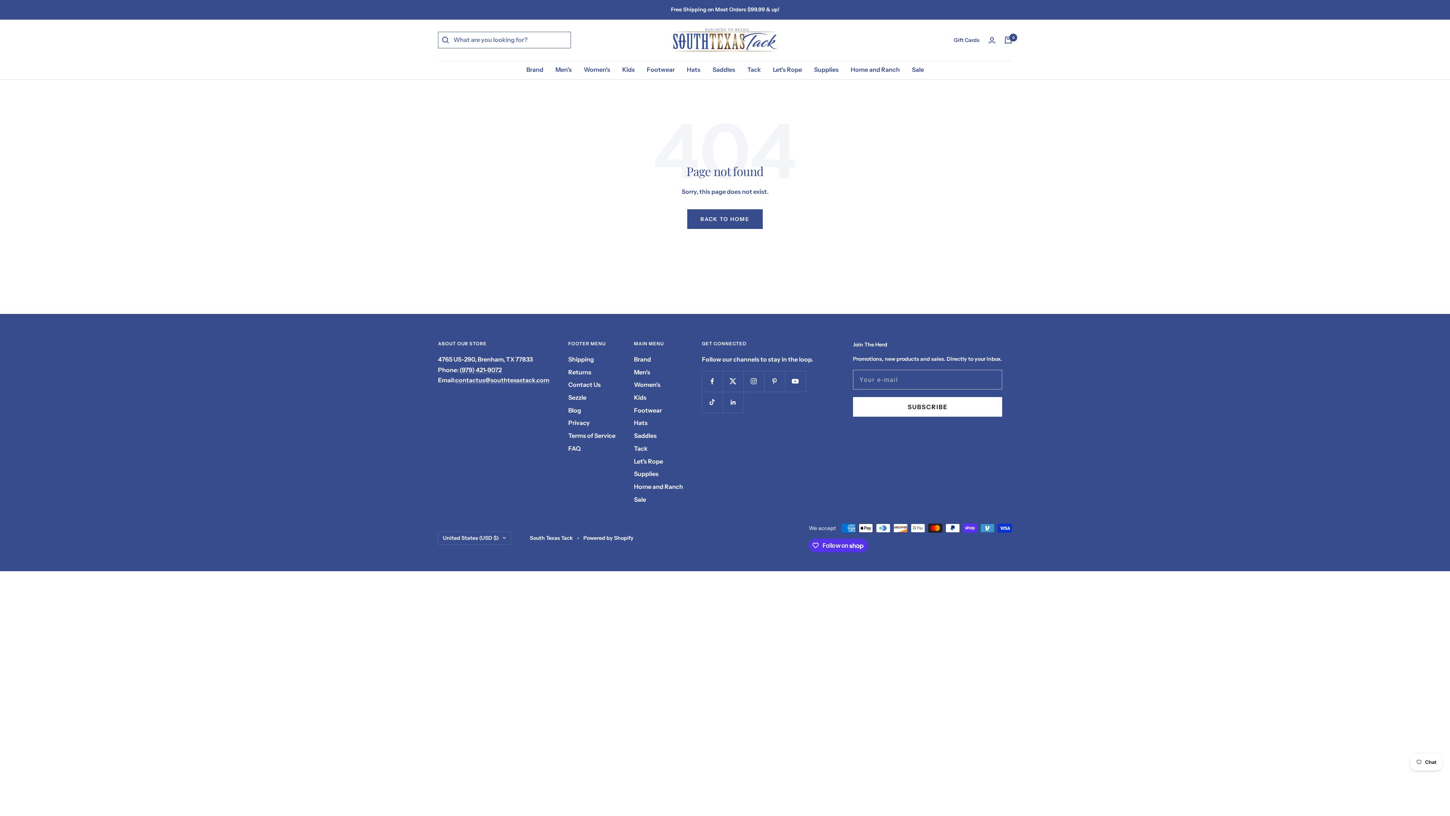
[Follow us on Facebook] (712, 381)
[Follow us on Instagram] (754, 381)
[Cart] (1008, 40)
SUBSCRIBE (928, 407)
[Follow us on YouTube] (795, 381)
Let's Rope (787, 69)
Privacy (579, 423)
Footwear (661, 69)
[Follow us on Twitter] (733, 381)
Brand (534, 69)
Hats (693, 69)
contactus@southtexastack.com (502, 380)
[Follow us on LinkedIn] (733, 402)
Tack (754, 69)
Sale (918, 69)
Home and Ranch (875, 69)
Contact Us (584, 384)
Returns (579, 372)
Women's (597, 69)
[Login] (992, 40)
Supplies (826, 69)
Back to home (725, 219)
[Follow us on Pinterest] (774, 381)
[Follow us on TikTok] (712, 402)
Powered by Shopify (608, 538)
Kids (628, 69)
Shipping (581, 359)
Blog (574, 410)
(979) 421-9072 (481, 370)
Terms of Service (591, 435)
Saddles (724, 69)
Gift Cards (967, 40)
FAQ (574, 448)
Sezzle (577, 397)
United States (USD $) (471, 538)
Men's (563, 69)
